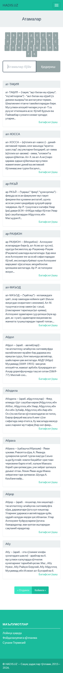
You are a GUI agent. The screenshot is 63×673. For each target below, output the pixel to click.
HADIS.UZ (10, 5)
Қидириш (48, 67)
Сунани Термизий (14, 642)
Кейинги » (40, 590)
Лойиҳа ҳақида (12, 633)
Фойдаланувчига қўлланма (20, 637)
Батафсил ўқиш (48, 122)
